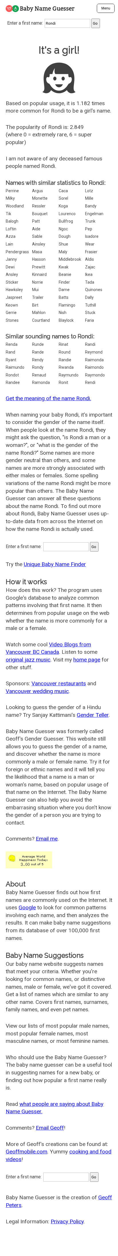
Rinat (63, 344)
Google (27, 907)
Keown (12, 305)
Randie (65, 360)
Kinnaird (39, 274)
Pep (88, 229)
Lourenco (67, 213)
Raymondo (95, 375)
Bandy (91, 206)
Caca (63, 191)
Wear (90, 244)
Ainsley (38, 244)
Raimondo (94, 367)
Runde (38, 344)
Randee (13, 382)
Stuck (90, 312)
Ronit (63, 382)
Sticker (12, 282)
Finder (64, 282)
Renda (11, 344)
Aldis (89, 259)
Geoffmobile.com (26, 1151)
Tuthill (90, 305)
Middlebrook (70, 259)
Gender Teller (93, 715)
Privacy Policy (67, 1221)
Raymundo (68, 375)
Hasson (39, 259)
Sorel (63, 198)
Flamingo (67, 305)
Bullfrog (66, 221)
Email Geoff (50, 1127)
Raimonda (94, 360)
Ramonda (41, 382)
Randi (90, 344)
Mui (35, 289)
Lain (9, 244)
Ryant (11, 360)
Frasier (91, 252)
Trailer (38, 297)
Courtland (41, 320)
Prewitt (38, 267)
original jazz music (28, 659)
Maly (63, 252)
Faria (89, 320)
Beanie (65, 274)
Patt (36, 221)
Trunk (90, 221)
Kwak (63, 267)
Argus (37, 191)
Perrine (12, 191)
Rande (38, 352)
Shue (63, 244)
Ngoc (63, 229)
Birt (35, 305)
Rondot (12, 375)
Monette (40, 198)
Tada (89, 282)
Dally (89, 297)
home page (86, 659)
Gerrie (11, 312)
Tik (8, 213)
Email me (47, 838)
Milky (10, 198)
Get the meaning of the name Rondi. (48, 398)
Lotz (89, 191)
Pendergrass (17, 252)
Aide (36, 229)
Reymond (94, 352)
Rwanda (66, 367)
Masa (37, 252)
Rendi (90, 382)
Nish (62, 312)
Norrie (37, 282)
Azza (10, 236)
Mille (89, 198)
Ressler (39, 206)
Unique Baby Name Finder (55, 564)
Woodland (15, 206)
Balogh (12, 221)
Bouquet (40, 213)
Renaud (39, 375)
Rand (10, 352)
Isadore (92, 236)
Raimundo (15, 367)
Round (64, 352)
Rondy (38, 367)
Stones (12, 320)
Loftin (11, 229)
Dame (64, 289)
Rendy (38, 360)
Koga (63, 206)
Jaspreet (14, 297)
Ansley (12, 274)
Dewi (10, 267)
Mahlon (39, 312)
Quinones (93, 289)
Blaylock (66, 320)
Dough (64, 236)
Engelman (94, 213)
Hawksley (14, 289)
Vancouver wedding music (37, 691)
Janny (11, 259)
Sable (37, 236)
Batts (63, 297)
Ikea (89, 274)
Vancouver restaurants (59, 683)
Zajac (90, 267)
